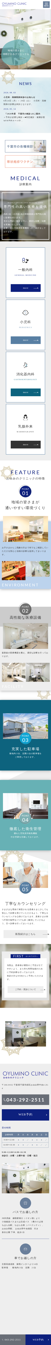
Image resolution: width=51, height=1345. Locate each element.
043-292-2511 (13, 1339)
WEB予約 (38, 1339)
